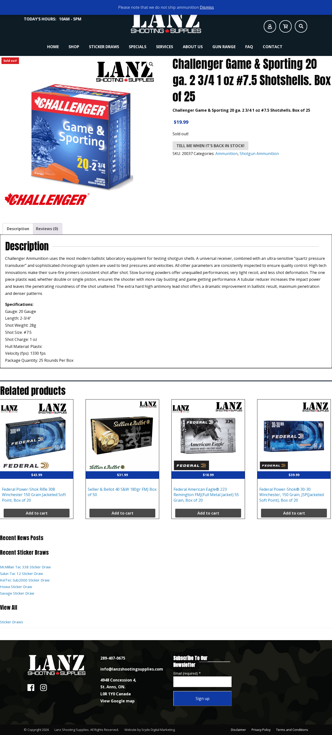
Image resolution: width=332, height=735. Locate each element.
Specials (137, 46)
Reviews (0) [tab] (47, 228)
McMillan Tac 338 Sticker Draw (25, 566)
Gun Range (224, 46)
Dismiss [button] (207, 7)
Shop (74, 46)
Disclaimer (238, 729)
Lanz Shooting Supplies (71, 729)
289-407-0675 (112, 658)
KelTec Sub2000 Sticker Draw (25, 580)
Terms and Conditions (292, 729)
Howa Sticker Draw (16, 586)
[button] (151, 64)
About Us (193, 46)
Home (53, 46)
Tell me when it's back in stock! (210, 145)
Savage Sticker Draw (17, 593)
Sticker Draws (104, 46)
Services (164, 46)
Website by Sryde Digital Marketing (149, 729)
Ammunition (226, 153)
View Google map (117, 701)
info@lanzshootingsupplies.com (131, 669)
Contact (272, 46)
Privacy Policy (261, 729)
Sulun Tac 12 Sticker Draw (21, 573)
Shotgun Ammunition (259, 153)
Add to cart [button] (37, 513)
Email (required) (187, 673)
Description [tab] (18, 228)
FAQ (249, 46)
